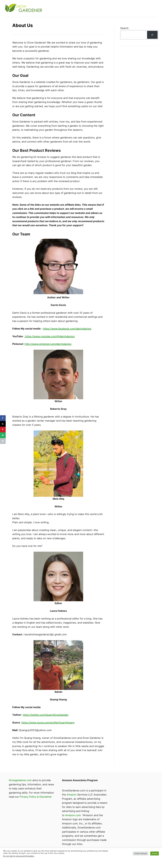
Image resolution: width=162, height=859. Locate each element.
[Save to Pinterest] (3, 429)
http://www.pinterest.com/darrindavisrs (48, 344)
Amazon (71, 794)
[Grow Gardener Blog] (50, 8)
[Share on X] (3, 424)
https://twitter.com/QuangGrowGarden (45, 714)
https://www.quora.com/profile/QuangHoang (47, 722)
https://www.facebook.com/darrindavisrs (67, 328)
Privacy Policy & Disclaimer (36, 796)
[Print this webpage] (3, 441)
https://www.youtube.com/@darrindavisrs (49, 336)
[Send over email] (3, 435)
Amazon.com (73, 815)
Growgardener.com (20, 780)
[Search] (152, 35)
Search (124, 28)
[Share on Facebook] (3, 418)
